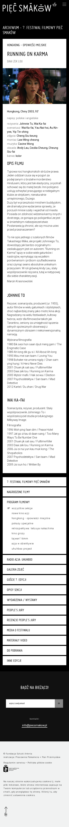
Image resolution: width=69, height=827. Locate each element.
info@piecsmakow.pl (34, 725)
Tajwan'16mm (20, 538)
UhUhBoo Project (22, 548)
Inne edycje (14, 661)
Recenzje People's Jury (21, 620)
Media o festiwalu (18, 630)
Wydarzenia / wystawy (22, 600)
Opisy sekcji (14, 590)
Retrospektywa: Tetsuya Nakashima (33, 528)
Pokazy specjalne (22, 523)
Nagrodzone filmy (18, 492)
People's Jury (15, 610)
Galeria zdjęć (15, 569)
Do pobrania (14, 650)
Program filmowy (18, 502)
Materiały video (17, 640)
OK (59, 703)
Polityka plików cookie (40, 763)
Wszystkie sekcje (22, 508)
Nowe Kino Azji (20, 513)
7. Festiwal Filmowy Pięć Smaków (28, 482)
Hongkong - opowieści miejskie (31, 518)
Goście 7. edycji (16, 580)
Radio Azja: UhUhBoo (19, 559)
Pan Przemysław (51, 757)
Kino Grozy (18, 533)
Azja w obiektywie (23, 543)
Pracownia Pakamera (27, 757)
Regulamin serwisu (14, 763)
